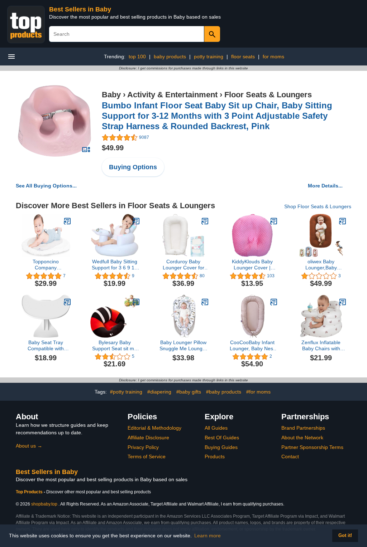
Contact (290, 456)
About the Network (302, 437)
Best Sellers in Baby (80, 9)
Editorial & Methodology (154, 428)
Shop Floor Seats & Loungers (317, 206)
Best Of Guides (222, 437)
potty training (208, 56)
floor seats (243, 56)
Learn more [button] (207, 535)
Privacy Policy (143, 447)
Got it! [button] (345, 535)
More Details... (325, 186)
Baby (111, 94)
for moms (273, 56)
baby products (170, 56)
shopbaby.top (44, 504)
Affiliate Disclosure (148, 437)
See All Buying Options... (46, 186)
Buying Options (133, 167)
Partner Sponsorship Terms (312, 447)
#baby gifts (188, 392)
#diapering (159, 392)
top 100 (137, 56)
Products (215, 456)
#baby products (223, 392)
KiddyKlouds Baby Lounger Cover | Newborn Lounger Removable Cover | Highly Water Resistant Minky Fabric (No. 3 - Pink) (252, 265)
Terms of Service (147, 456)
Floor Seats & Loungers (268, 94)
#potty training (126, 392)
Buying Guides (221, 447)
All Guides (216, 428)
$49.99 (113, 148)
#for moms (258, 392)
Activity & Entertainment (172, 94)
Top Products (30, 491)
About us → (29, 446)
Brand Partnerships (303, 428)
